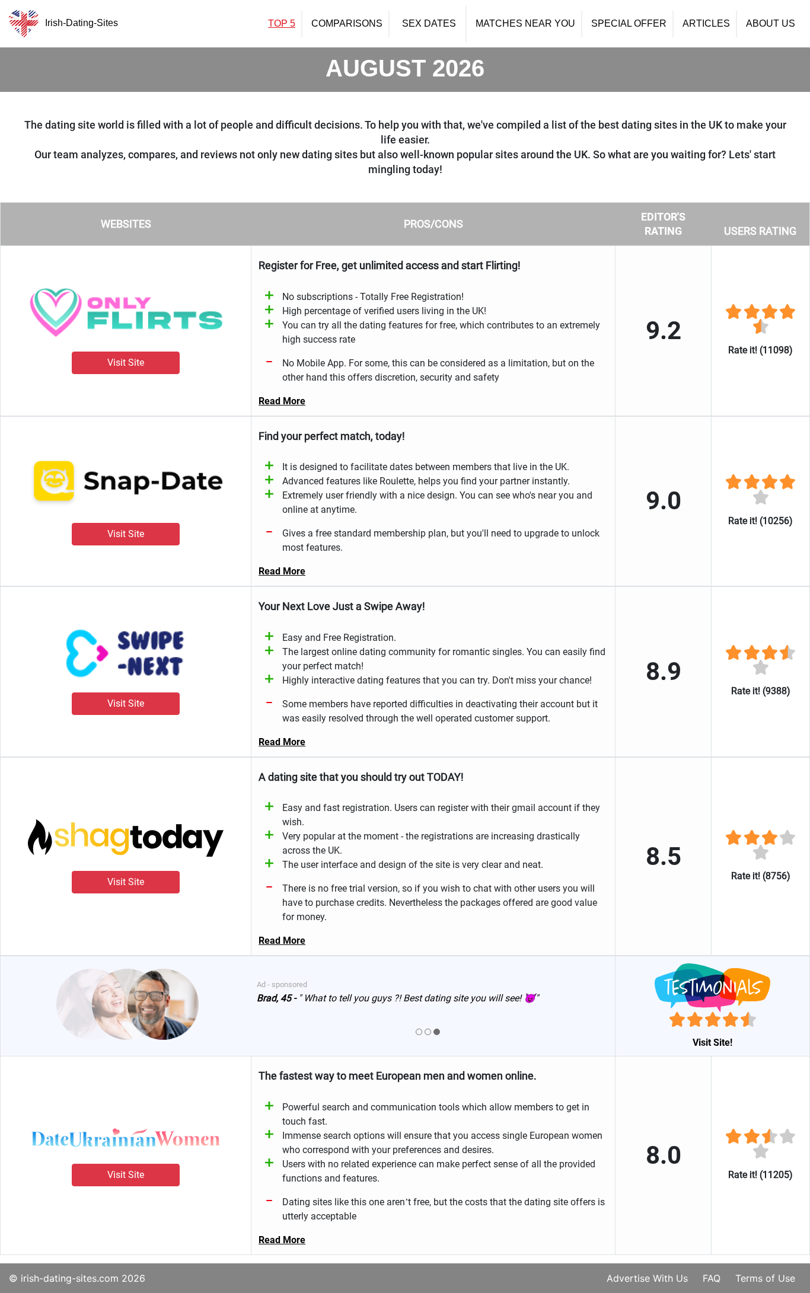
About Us (770, 24)
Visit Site (125, 362)
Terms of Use (765, 1278)
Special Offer (629, 24)
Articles (706, 24)
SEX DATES (429, 24)
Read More (282, 401)
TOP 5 (281, 24)
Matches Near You (525, 24)
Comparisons (346, 24)
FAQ (711, 1278)
